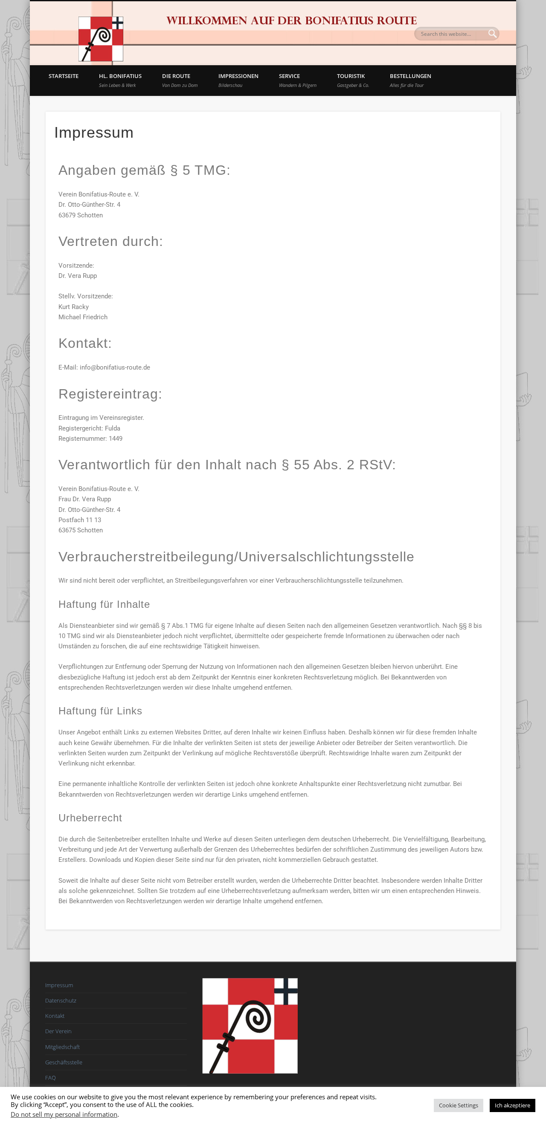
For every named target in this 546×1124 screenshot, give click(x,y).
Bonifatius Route (100, 33)
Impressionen (238, 80)
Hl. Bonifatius (120, 80)
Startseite (63, 76)
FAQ (50, 1077)
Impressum (59, 985)
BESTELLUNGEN (410, 80)
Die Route (180, 80)
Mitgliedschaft (62, 1047)
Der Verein (58, 1031)
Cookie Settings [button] (458, 1105)
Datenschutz (60, 1000)
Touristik (353, 80)
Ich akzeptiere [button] (512, 1105)
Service (298, 80)
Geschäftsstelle (63, 1062)
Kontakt (54, 1016)
